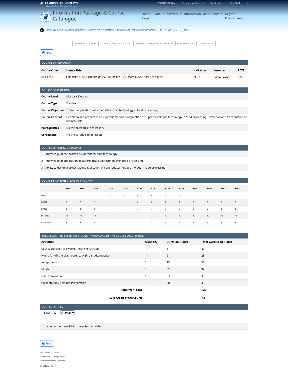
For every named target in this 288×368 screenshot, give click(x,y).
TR (246, 3)
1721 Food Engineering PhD (173, 30)
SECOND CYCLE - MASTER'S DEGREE (66, 30)
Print (48, 52)
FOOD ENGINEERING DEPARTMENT (136, 30)
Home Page (146, 16)
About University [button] (167, 14)
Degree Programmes (234, 16)
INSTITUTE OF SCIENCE (101, 30)
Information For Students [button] (202, 14)
